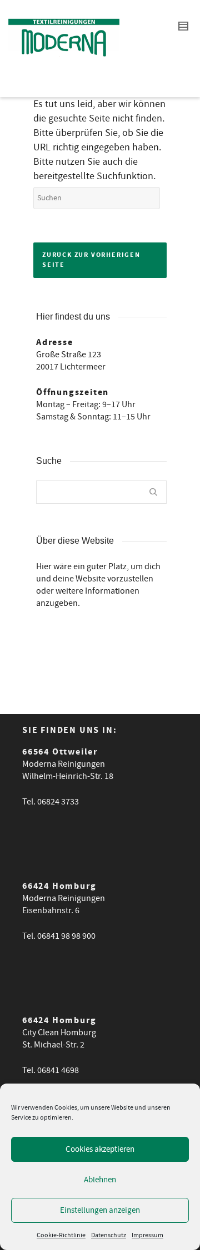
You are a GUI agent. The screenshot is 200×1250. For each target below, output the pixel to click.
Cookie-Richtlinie (61, 1235)
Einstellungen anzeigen (100, 1210)
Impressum (147, 1235)
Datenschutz (108, 1235)
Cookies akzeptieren (100, 1149)
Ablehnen (100, 1180)
